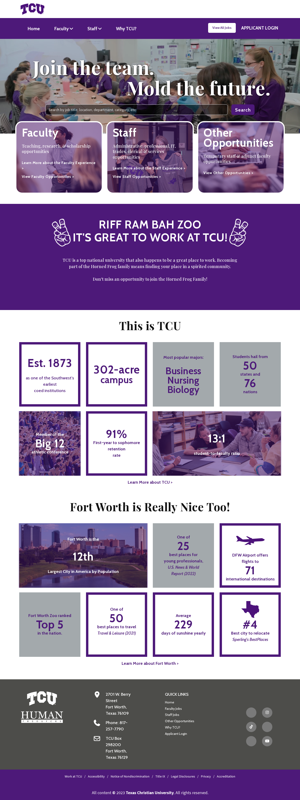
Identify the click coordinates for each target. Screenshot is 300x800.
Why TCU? (126, 28)
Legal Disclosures (183, 776)
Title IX (160, 776)
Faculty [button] (62, 28)
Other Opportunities (179, 721)
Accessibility (96, 776)
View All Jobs (222, 28)
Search (243, 109)
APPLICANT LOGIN (259, 28)
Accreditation (226, 776)
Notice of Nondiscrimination (130, 776)
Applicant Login (176, 734)
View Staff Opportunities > (137, 176)
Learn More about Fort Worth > (150, 663)
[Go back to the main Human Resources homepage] (42, 706)
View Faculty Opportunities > (48, 176)
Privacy (206, 776)
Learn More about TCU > (150, 482)
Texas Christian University (150, 792)
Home (34, 28)
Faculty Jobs (173, 709)
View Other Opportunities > (228, 173)
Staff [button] (92, 28)
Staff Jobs (172, 715)
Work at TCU (73, 776)
